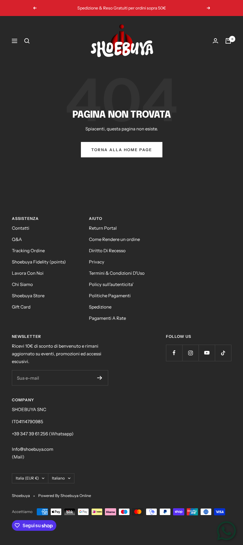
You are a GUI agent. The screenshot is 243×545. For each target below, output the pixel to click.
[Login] (215, 40)
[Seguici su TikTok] (223, 353)
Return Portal (103, 228)
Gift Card (21, 307)
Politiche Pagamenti (110, 295)
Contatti (20, 228)
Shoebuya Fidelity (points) (39, 262)
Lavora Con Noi (28, 273)
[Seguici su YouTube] (207, 353)
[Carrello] (228, 41)
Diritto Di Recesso (107, 250)
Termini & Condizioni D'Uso (117, 273)
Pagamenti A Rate (107, 318)
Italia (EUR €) (27, 478)
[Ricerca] (27, 41)
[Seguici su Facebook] (174, 353)
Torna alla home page (121, 149)
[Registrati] (99, 378)
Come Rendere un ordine (114, 239)
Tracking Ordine (28, 250)
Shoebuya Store (28, 295)
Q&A (17, 239)
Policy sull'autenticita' (111, 284)
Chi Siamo (22, 284)
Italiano (58, 478)
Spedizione (100, 307)
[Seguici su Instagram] (190, 353)
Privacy (96, 262)
